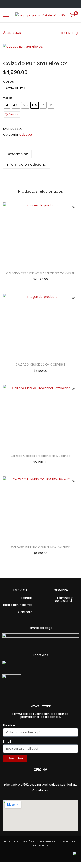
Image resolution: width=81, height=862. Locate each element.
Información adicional (26, 164)
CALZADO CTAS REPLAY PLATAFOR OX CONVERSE (40, 273)
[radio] (15, 88)
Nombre (9, 725)
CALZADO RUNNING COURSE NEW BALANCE (40, 547)
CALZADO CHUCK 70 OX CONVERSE (40, 364)
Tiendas (26, 598)
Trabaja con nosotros (16, 605)
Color (8, 81)
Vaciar (13, 114)
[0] (72, 15)
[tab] (40, 154)
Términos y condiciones (64, 599)
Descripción (17, 153)
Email (7, 741)
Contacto (25, 612)
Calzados (26, 135)
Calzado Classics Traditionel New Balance (40, 456)
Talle (7, 98)
